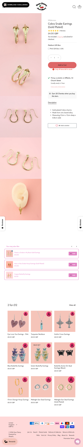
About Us (65, 435)
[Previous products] (71, 246)
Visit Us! (43, 435)
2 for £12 (12, 305)
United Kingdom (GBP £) (11, 424)
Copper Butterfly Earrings (22, 274)
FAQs (38, 435)
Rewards (71, 435)
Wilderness (52, 20)
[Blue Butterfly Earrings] (18, 353)
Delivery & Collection (54, 432)
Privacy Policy (52, 435)
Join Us (29, 432)
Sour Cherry (17, 432)
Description (52, 102)
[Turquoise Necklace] (41, 321)
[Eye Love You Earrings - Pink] (18, 321)
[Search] (74, 7)
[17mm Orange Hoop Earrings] (18, 386)
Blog (59, 435)
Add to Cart (62, 65)
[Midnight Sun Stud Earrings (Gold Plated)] (64, 386)
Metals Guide (43, 432)
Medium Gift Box (54, 45)
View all (72, 305)
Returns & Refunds (68, 432)
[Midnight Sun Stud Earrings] (41, 386)
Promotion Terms (69, 438)
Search (35, 432)
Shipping (60, 37)
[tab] (53, 102)
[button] (15, 4)
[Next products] (76, 246)
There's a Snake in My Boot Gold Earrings (27, 252)
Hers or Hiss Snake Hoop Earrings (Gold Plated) (29, 263)
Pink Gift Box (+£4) (56, 49)
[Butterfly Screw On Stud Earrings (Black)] (64, 353)
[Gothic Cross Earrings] (64, 321)
